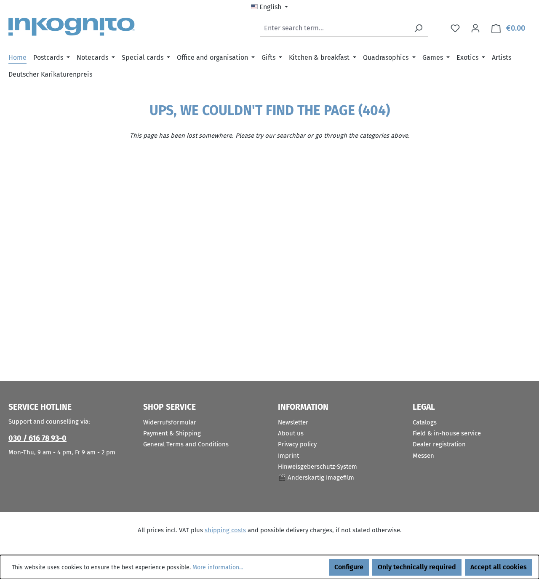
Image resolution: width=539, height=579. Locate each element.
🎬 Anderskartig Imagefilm (316, 477)
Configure (348, 567)
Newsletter (293, 422)
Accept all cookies (498, 567)
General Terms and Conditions (186, 444)
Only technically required (417, 567)
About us (291, 433)
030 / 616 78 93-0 (37, 438)
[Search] (418, 28)
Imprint (288, 455)
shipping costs (225, 530)
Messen (423, 455)
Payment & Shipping (172, 433)
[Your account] (475, 28)
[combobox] (334, 28)
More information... (217, 567)
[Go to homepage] (71, 27)
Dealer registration (439, 444)
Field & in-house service (447, 433)
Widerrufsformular (169, 422)
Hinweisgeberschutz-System (317, 466)
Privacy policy (297, 444)
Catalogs (425, 422)
